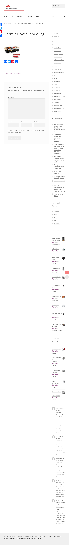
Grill (11, 23)
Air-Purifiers (57, 48)
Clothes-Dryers (58, 57)
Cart (12, 17)
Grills (55, 78)
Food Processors (58, 69)
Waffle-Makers (58, 105)
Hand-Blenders (58, 81)
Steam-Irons (57, 99)
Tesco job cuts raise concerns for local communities (59, 166)
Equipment (57, 211)
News (55, 215)
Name (10, 122)
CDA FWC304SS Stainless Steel (60, 412)
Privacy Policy (51, 536)
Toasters (56, 102)
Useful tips (57, 224)
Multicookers (57, 90)
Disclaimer (37, 538)
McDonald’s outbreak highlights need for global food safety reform (59, 188)
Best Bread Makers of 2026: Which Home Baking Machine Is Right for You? (59, 128)
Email (23, 122)
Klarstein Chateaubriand (20, 23)
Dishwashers (57, 63)
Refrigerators (57, 93)
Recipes (56, 218)
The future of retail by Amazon (59, 182)
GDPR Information (14, 538)
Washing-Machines (59, 108)
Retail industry (58, 221)
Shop (37, 17)
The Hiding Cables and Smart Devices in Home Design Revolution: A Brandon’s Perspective (59, 149)
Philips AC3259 (60, 482)
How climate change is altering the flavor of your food (59, 159)
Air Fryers (56, 45)
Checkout (19, 17)
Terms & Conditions (27, 538)
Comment (11, 97)
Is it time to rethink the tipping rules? (59, 177)
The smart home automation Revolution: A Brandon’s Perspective (58, 138)
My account (29, 17)
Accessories (57, 42)
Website (36, 122)
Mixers (56, 84)
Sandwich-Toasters (59, 96)
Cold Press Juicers (59, 60)
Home (6, 17)
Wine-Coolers (57, 111)
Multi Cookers (58, 87)
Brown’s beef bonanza (57, 172)
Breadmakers (57, 51)
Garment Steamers (59, 72)
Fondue (56, 66)
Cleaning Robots (58, 54)
